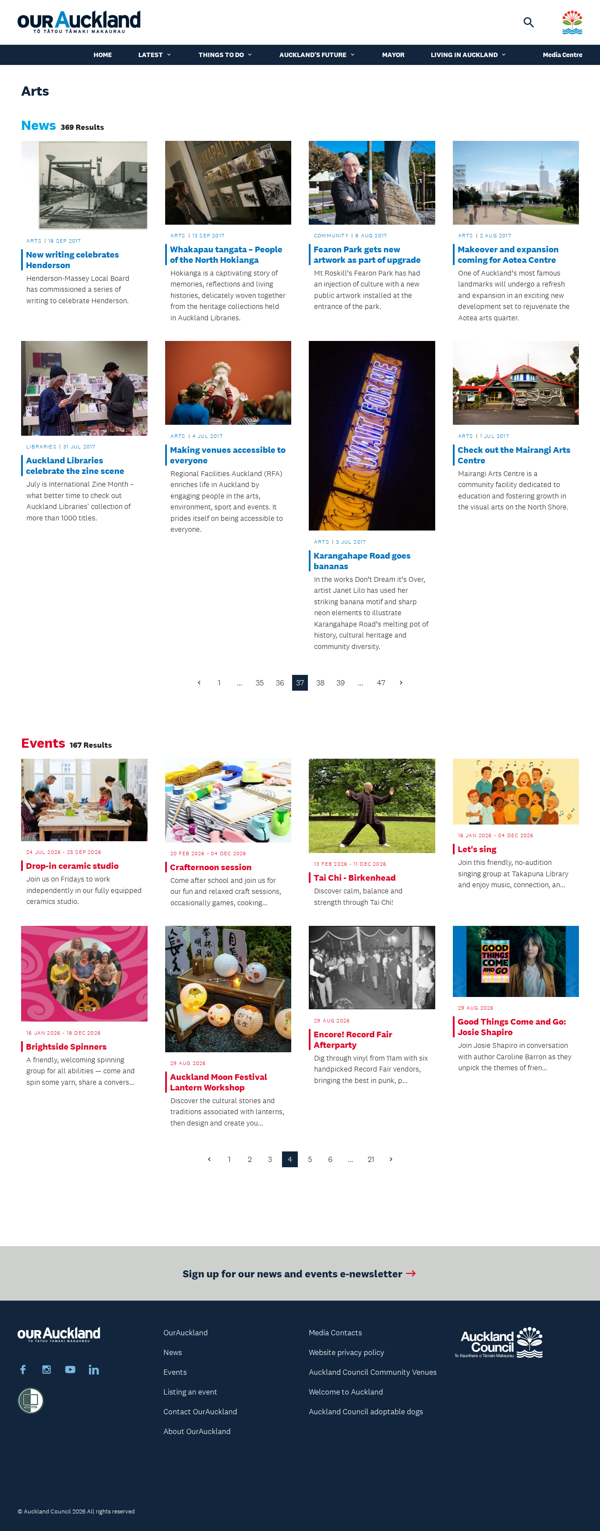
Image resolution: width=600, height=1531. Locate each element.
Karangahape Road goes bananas (362, 560)
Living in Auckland (464, 54)
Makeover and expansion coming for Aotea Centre (508, 254)
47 (381, 683)
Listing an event (190, 1392)
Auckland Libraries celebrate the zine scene (75, 465)
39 (340, 683)
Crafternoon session (211, 867)
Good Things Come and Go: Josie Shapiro (512, 1026)
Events (175, 1372)
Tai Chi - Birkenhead (355, 877)
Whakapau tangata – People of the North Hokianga (226, 254)
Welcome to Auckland (346, 1392)
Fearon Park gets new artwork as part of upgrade (367, 254)
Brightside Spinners (66, 1046)
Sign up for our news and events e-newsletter (292, 1273)
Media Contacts (335, 1332)
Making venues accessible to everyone (228, 455)
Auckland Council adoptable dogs (366, 1411)
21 (371, 1159)
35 (260, 683)
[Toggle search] (529, 22)
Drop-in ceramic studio (72, 866)
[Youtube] (70, 1371)
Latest (150, 54)
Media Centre (562, 54)
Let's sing (477, 849)
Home (103, 54)
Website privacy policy (346, 1352)
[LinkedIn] (94, 1371)
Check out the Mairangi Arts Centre (514, 455)
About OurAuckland (197, 1431)
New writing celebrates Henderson (72, 259)
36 (280, 683)
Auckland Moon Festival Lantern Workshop (218, 1082)
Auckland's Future (313, 54)
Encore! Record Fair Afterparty (353, 1039)
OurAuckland (185, 1332)
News (172, 1352)
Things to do (221, 54)
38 (320, 683)
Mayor (393, 54)
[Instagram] (46, 1371)
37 (300, 683)
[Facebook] (23, 1371)
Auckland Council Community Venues (373, 1372)
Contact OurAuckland (200, 1411)
